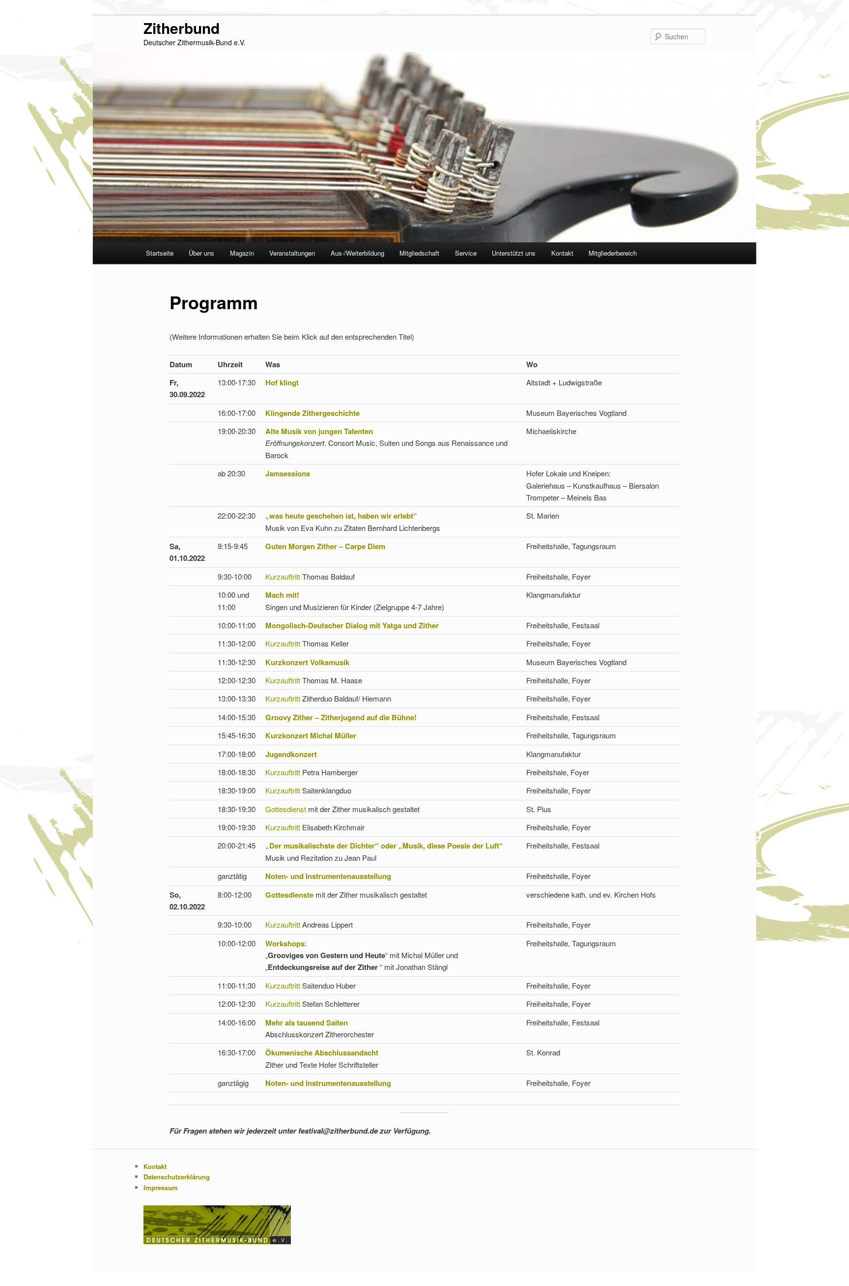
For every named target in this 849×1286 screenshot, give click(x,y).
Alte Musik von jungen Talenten (319, 431)
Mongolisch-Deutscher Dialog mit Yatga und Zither (352, 625)
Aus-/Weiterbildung (357, 253)
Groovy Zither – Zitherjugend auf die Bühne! (341, 717)
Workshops (285, 943)
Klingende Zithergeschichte (312, 413)
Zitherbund (181, 27)
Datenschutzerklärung (176, 1176)
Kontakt (562, 253)
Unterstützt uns (514, 253)
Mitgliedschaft (419, 253)
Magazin (242, 253)
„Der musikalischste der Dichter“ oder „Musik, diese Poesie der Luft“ (384, 845)
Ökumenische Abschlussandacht (321, 1052)
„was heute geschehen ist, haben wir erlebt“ (341, 515)
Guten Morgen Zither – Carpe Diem (325, 546)
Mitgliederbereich (613, 253)
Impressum (160, 1187)
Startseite (159, 253)
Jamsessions (287, 473)
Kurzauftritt (283, 576)
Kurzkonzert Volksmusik (307, 662)
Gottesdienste (290, 894)
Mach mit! (282, 594)
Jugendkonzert (291, 754)
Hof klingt (282, 382)
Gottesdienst (286, 809)
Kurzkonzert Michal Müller (310, 735)
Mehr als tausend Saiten (306, 1022)
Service (466, 253)
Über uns (201, 253)
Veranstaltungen (292, 253)
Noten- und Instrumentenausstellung (328, 876)
